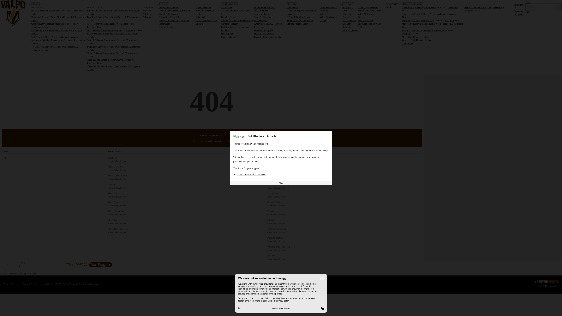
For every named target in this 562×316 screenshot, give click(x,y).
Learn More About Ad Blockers (251, 174)
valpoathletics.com (259, 143)
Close (281, 183)
